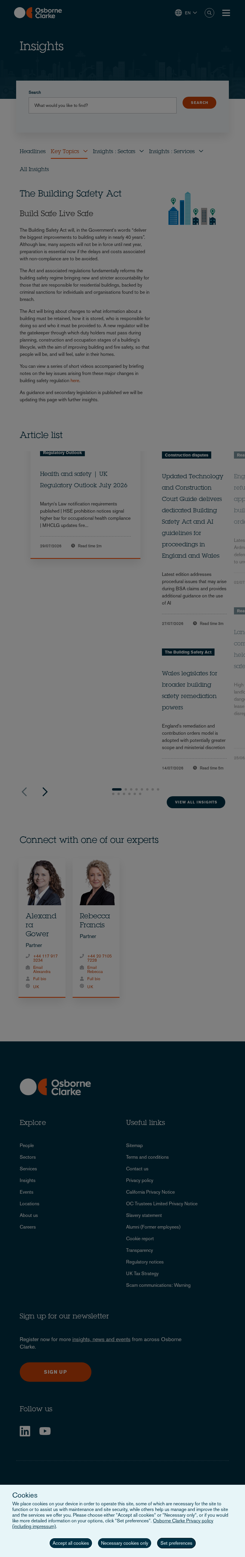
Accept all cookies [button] (71, 1543)
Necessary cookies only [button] (124, 1543)
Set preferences (176, 1543)
